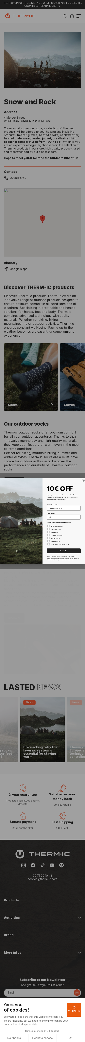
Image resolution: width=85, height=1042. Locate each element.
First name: (51, 513)
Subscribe (63, 551)
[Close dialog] (83, 480)
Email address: (52, 504)
